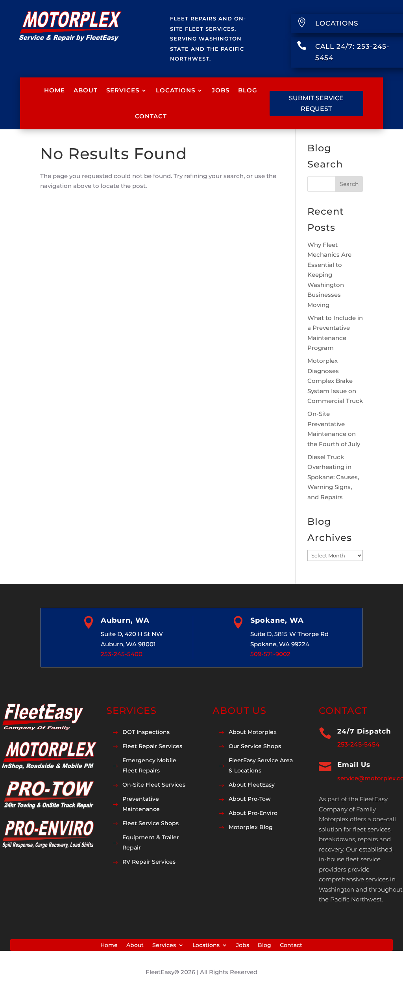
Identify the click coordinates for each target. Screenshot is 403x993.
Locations (175, 90)
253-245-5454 (358, 744)
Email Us (353, 765)
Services (122, 90)
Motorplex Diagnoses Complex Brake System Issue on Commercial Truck (335, 381)
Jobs (220, 90)
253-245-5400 (121, 654)
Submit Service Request (316, 103)
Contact (151, 116)
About (86, 90)
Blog (247, 90)
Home (54, 90)
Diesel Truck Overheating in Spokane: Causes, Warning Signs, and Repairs (333, 477)
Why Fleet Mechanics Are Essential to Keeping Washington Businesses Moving (329, 275)
